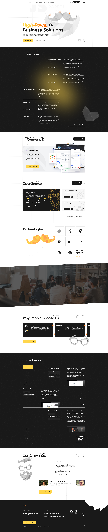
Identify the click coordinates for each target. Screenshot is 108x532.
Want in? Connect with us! (75, 124)
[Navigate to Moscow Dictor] (24, 429)
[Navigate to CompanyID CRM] (24, 382)
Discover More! (30, 206)
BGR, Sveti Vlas (52, 513)
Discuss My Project (40, 40)
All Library (76, 182)
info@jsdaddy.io (31, 513)
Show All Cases (28, 367)
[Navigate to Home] (24, 2)
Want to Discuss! (28, 341)
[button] (31, 2)
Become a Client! (30, 255)
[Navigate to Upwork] (81, 40)
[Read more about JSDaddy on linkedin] (70, 2)
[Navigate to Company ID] (83, 404)
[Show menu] (84, 2)
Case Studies (39, 2)
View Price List (78, 138)
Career (52, 2)
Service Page (31, 2)
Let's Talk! (78, 442)
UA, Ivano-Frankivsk (54, 516)
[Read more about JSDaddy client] (43, 483)
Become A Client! (31, 166)
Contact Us (46, 2)
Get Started (27, 40)
